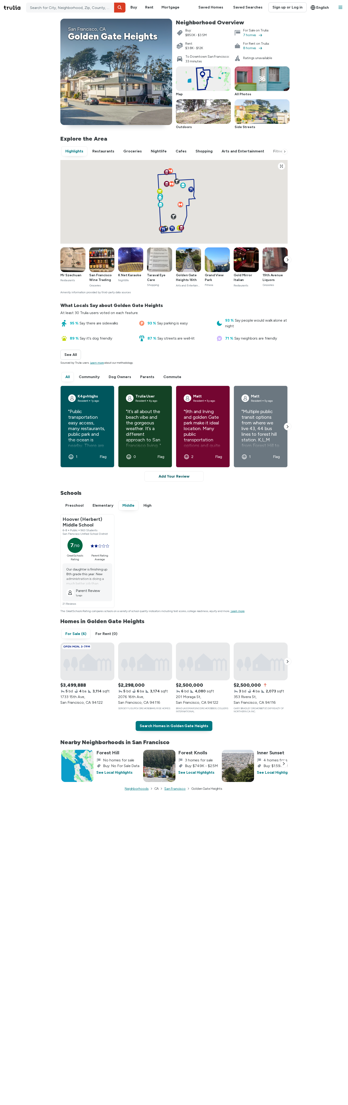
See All (72, 354)
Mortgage (170, 7)
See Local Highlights (114, 772)
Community (89, 377)
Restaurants (103, 151)
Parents (147, 377)
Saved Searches (248, 7)
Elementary (103, 505)
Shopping (204, 151)
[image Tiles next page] (287, 259)
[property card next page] (287, 661)
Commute (172, 377)
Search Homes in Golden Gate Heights (174, 726)
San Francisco (175, 789)
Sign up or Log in (287, 7)
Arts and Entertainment (243, 151)
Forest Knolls (192, 752)
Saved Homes (210, 7)
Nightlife (159, 151)
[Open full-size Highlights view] (281, 166)
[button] (119, 8)
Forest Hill (107, 752)
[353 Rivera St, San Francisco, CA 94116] (261, 661)
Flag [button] (103, 457)
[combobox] (75, 8)
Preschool (74, 505)
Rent (149, 7)
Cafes (181, 151)
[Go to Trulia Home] (15, 7)
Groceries (132, 151)
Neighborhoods (137, 789)
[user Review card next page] (287, 426)
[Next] (285, 152)
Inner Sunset (270, 752)
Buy (133, 7)
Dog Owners (120, 377)
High (147, 505)
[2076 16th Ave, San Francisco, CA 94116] (145, 661)
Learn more (97, 362)
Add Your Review (174, 476)
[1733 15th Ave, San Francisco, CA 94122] (87, 661)
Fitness (279, 151)
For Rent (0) (106, 633)
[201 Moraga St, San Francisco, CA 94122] (203, 661)
